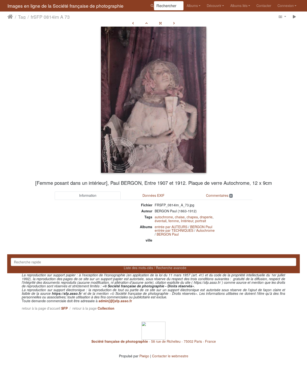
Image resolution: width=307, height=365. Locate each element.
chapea (192, 216)
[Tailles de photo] (282, 16)
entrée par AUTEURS (171, 226)
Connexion (285, 5)
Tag (22, 16)
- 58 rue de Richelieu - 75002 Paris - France (153, 341)
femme (173, 220)
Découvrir (214, 5)
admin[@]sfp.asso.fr (115, 300)
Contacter (263, 5)
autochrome (164, 216)
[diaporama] (294, 16)
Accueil (10, 16)
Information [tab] (87, 195)
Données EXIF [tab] (153, 195)
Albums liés (239, 5)
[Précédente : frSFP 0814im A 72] (133, 23)
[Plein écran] (160, 23)
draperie (206, 216)
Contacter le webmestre (170, 355)
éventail (160, 220)
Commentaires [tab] (219, 195)
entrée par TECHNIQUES (174, 230)
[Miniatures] (147, 23)
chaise (180, 216)
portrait (200, 220)
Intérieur (187, 220)
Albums (192, 5)
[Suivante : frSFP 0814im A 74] (174, 23)
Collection (106, 308)
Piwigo (144, 355)
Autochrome (205, 230)
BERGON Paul (201, 226)
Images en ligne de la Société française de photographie (65, 5)
